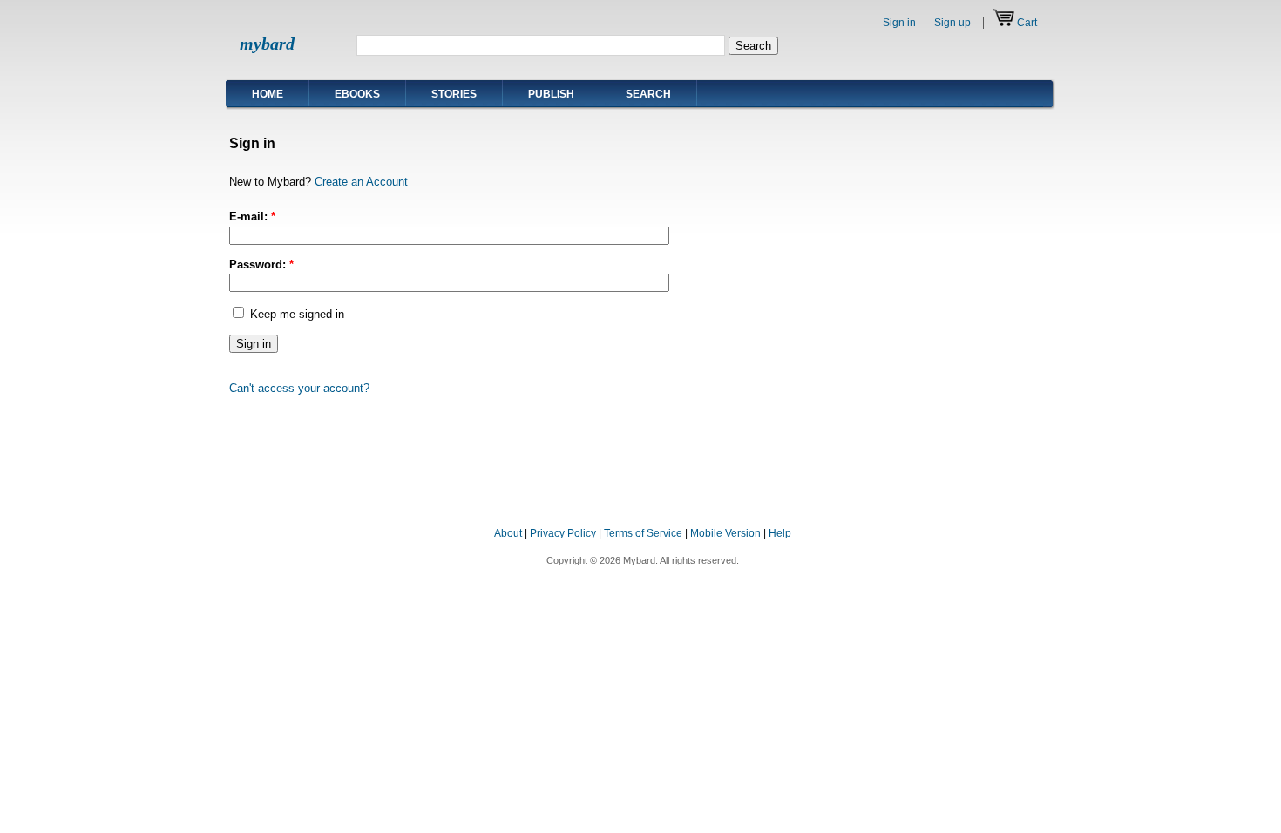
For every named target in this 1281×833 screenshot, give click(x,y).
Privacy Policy (563, 533)
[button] (1022, 550)
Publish (551, 94)
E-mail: (252, 216)
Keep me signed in (295, 314)
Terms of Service (643, 533)
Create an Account (361, 181)
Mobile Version (725, 533)
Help (780, 533)
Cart (1027, 23)
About (508, 533)
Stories (454, 94)
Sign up (952, 23)
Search (648, 94)
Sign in (899, 23)
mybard (267, 43)
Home (267, 94)
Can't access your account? (299, 388)
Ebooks (357, 94)
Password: (261, 264)
